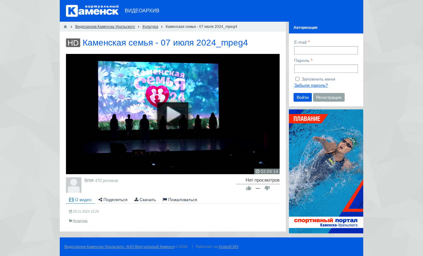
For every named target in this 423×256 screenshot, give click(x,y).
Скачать (147, 199)
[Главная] (65, 27)
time (89, 180)
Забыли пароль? (311, 85)
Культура (80, 221)
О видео (83, 199)
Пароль (301, 60)
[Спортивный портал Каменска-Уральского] (326, 231)
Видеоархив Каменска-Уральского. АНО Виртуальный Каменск (119, 247)
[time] (73, 185)
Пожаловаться (182, 199)
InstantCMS (228, 247)
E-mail (300, 42)
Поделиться (115, 199)
